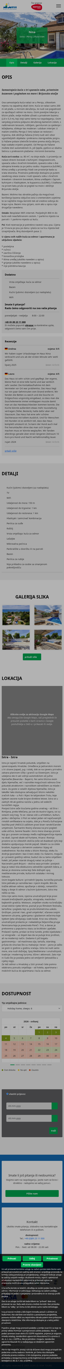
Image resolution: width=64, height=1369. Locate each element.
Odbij (32, 1258)
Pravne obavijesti (32, 1264)
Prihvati (12, 1258)
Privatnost (52, 1258)
